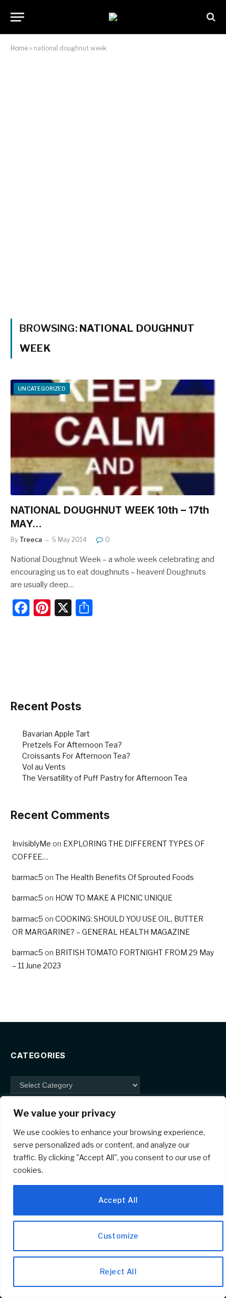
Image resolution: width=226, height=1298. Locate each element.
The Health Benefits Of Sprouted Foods (124, 877)
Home (19, 48)
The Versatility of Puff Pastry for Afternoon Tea (104, 777)
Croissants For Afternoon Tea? (76, 755)
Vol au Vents (44, 766)
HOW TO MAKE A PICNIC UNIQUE (113, 897)
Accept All (118, 1199)
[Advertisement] (113, 183)
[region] (113, 1197)
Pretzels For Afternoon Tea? (72, 744)
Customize (118, 1235)
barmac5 (27, 877)
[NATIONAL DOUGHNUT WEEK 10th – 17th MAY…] (113, 437)
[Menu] (17, 17)
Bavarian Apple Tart (56, 733)
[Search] (209, 17)
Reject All (118, 1271)
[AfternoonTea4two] (113, 16)
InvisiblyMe (31, 843)
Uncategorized (42, 388)
